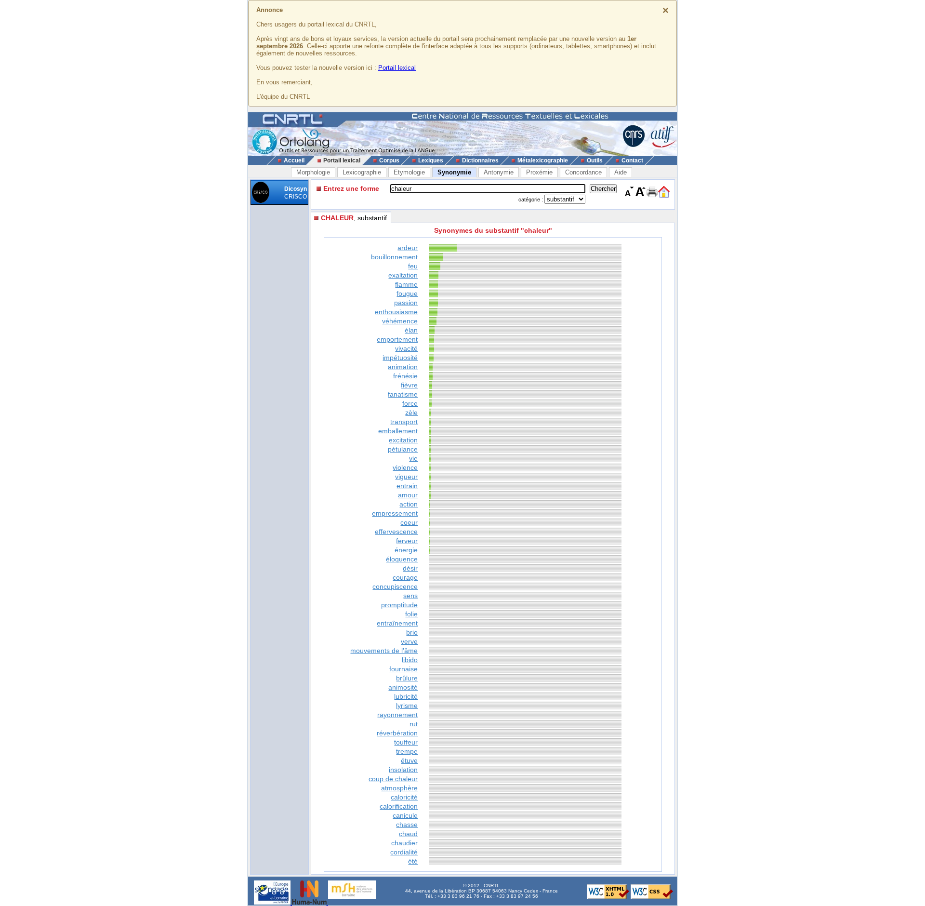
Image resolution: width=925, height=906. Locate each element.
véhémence (400, 321)
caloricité (404, 797)
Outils (595, 160)
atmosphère (399, 788)
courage (405, 577)
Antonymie (499, 172)
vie (413, 458)
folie (411, 614)
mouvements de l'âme (384, 650)
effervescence (396, 531)
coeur (409, 522)
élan (411, 330)
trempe (407, 751)
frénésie (405, 376)
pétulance (403, 449)
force (410, 403)
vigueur (406, 476)
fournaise (403, 669)
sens (410, 596)
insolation (403, 769)
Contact (632, 160)
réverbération (397, 733)
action (408, 504)
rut (414, 724)
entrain (407, 486)
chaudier (404, 843)
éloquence (402, 559)
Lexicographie (362, 172)
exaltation (403, 275)
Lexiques (430, 160)
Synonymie (454, 172)
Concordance (583, 172)
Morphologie (313, 172)
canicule (405, 815)
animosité (403, 687)
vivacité (406, 348)
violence (405, 467)
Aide (620, 172)
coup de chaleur (393, 779)
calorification (399, 806)
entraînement (397, 623)
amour (408, 495)
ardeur (407, 248)
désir (410, 568)
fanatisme (403, 394)
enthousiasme (396, 312)
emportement (397, 339)
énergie (406, 550)
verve (409, 641)
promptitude (399, 605)
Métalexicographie (542, 160)
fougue (407, 293)
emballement (398, 431)
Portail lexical (397, 67)
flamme (406, 284)
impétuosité (400, 357)
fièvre (409, 385)
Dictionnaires (480, 160)
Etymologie (409, 172)
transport (404, 422)
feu (413, 266)
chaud (408, 834)
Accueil (294, 160)
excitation (403, 440)
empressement (395, 513)
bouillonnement (394, 257)
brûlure (407, 678)
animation (403, 367)
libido (410, 660)
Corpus (389, 160)
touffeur (406, 742)
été (413, 861)
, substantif (354, 218)
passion (406, 302)
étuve (409, 760)
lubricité (406, 696)
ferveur (407, 541)
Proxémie (539, 172)
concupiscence (395, 586)
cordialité (404, 852)
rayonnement (397, 715)
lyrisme (407, 705)
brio (412, 632)
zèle (411, 412)
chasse (407, 824)
